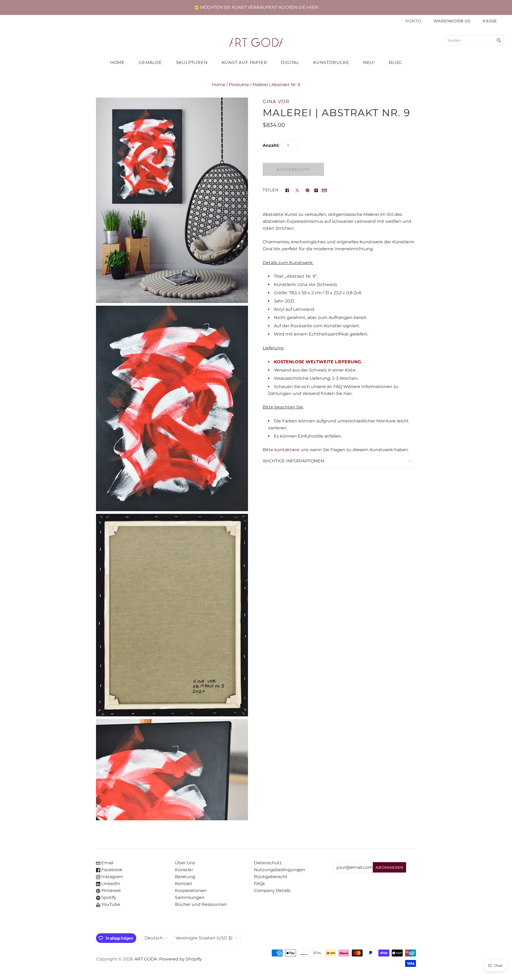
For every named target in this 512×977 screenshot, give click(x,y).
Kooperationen (191, 890)
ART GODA (145, 959)
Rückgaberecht (270, 876)
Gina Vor (276, 101)
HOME (117, 62)
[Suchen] (499, 40)
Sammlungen (190, 897)
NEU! (369, 62)
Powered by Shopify (180, 959)
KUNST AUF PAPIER (244, 62)
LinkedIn (110, 883)
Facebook (111, 869)
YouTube (110, 904)
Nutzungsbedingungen (279, 869)
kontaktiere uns (291, 449)
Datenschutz (268, 862)
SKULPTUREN (192, 62)
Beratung (185, 876)
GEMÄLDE (150, 62)
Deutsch (154, 937)
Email (106, 862)
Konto (413, 21)
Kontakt (183, 883)
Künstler (184, 869)
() (452, 21)
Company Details (272, 890)
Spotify (108, 897)
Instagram (111, 876)
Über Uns (185, 862)
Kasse (490, 21)
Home (218, 84)
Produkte (239, 84)
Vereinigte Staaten (204, 937)
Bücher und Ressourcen (201, 904)
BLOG (395, 62)
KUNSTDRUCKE (331, 62)
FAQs (259, 883)
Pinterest (110, 890)
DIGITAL (290, 62)
